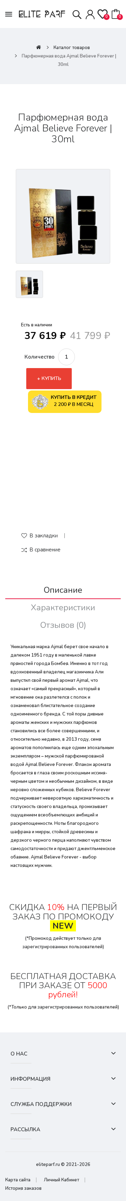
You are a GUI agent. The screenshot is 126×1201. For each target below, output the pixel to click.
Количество (39, 356)
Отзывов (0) (63, 625)
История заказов (23, 1188)
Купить (51, 378)
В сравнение (45, 549)
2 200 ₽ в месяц (74, 401)
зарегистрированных (45, 947)
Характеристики (63, 607)
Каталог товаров (72, 48)
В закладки (43, 535)
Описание (63, 590)
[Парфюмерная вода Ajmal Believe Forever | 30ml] (63, 216)
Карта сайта (17, 1180)
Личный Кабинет (61, 1180)
